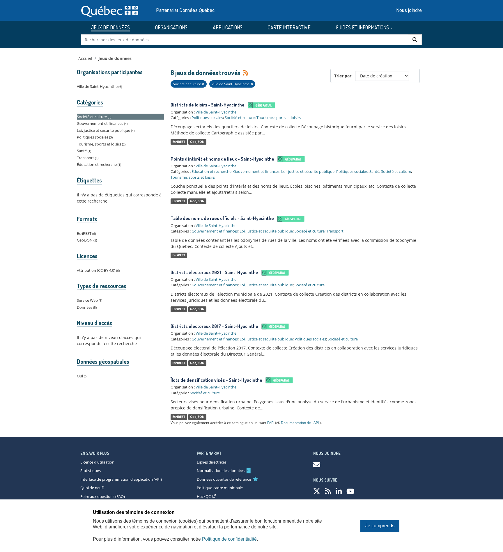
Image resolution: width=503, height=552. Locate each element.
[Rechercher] (415, 39)
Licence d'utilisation (97, 462)
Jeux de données (115, 58)
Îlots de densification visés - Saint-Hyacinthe (216, 380)
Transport (334, 231)
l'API (270, 422)
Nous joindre (409, 10)
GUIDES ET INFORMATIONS (363, 27)
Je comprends (379, 525)
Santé (374, 171)
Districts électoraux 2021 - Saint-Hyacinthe (214, 272)
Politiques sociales (207, 117)
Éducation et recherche (211, 171)
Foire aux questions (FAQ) (102, 496)
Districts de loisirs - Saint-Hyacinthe (208, 105)
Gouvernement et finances (256, 171)
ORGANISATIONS (171, 27)
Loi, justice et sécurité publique (307, 171)
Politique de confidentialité (229, 539)
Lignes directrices (211, 462)
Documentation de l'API (300, 422)
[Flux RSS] (244, 72)
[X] (316, 491)
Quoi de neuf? (92, 487)
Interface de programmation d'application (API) (121, 479)
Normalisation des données (221, 470)
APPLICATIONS (227, 27)
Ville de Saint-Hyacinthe (216, 112)
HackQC (204, 496)
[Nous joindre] (316, 464)
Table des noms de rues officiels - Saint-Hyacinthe (222, 218)
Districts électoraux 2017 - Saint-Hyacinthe (214, 326)
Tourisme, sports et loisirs (278, 117)
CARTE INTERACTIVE (289, 27)
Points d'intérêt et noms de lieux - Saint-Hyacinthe (222, 159)
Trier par (342, 76)
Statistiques (90, 470)
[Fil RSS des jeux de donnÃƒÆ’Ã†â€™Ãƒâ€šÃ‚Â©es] (328, 491)
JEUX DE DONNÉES (110, 27)
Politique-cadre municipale (220, 487)
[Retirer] (203, 84)
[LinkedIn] (339, 491)
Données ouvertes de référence (224, 479)
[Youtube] (350, 491)
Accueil (85, 58)
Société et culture (240, 117)
